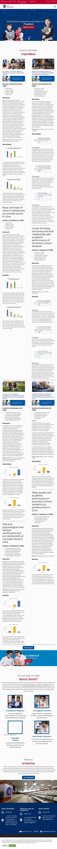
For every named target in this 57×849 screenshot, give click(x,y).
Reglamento (32, 1)
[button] (55, 6)
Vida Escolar (28, 648)
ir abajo (29, 36)
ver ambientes (28, 777)
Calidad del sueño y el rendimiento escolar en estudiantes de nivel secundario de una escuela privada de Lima (42, 396)
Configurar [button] (5, 845)
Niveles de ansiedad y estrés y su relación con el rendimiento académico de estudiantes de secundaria (43, 73)
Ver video (28, 661)
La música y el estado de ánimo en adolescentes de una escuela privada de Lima (13, 73)
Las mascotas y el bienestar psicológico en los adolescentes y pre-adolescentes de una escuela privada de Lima (14, 396)
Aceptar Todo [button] (12, 845)
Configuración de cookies (8, 842)
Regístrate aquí (28, 27)
